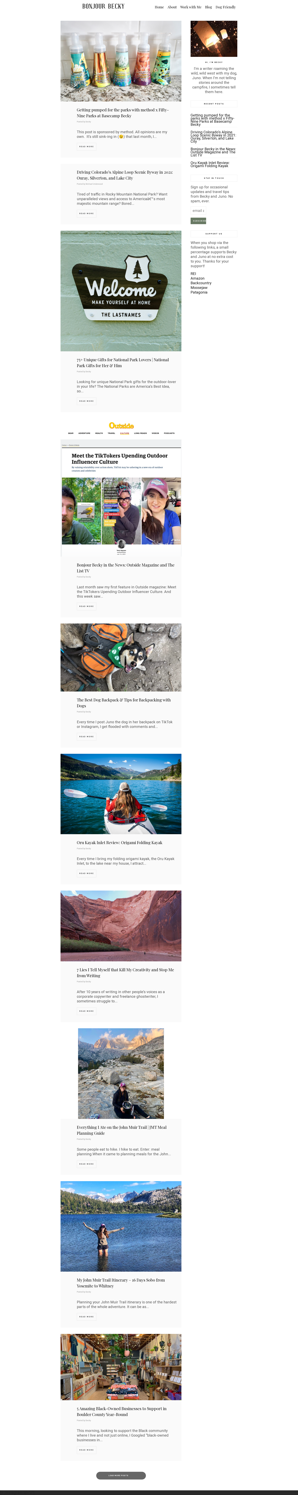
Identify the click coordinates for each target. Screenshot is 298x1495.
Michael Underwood (94, 184)
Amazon (198, 278)
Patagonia (199, 292)
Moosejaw (199, 287)
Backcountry (201, 283)
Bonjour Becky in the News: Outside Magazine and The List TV (213, 152)
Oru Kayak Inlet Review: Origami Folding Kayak (119, 842)
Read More (86, 147)
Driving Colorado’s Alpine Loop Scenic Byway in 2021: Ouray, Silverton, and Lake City (213, 137)
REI (193, 274)
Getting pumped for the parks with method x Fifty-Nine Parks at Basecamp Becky (212, 120)
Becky (88, 122)
